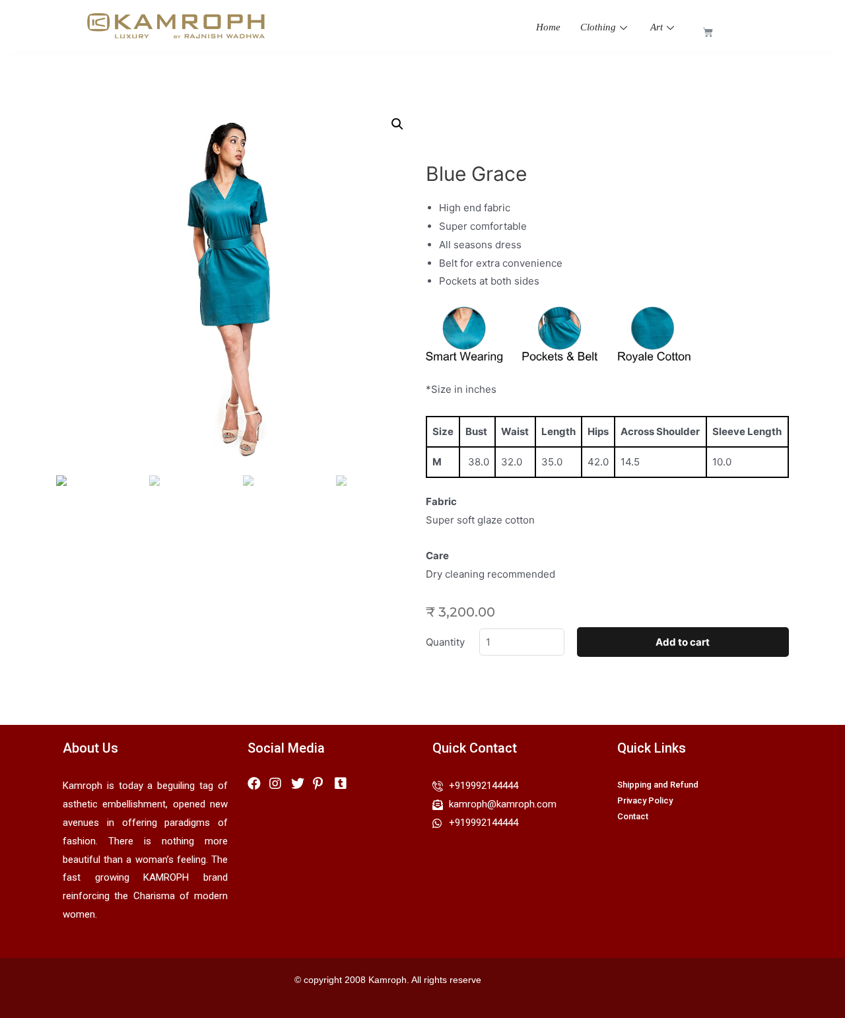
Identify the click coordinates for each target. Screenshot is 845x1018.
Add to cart (683, 642)
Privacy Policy (645, 800)
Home (548, 27)
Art (656, 27)
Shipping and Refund (657, 785)
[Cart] (708, 32)
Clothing (598, 27)
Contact (632, 816)
